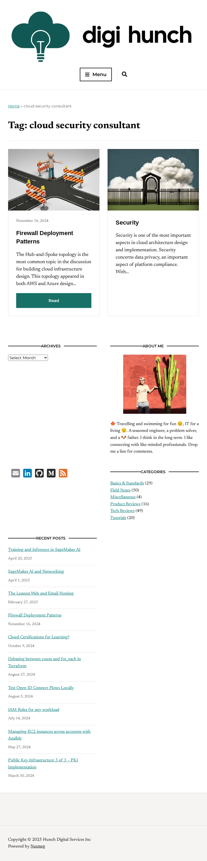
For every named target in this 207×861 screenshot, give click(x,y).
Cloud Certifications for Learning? (39, 637)
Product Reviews (125, 504)
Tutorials (118, 518)
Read (54, 300)
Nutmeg (37, 846)
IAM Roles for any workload (33, 710)
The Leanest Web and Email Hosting (41, 593)
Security (127, 222)
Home (14, 106)
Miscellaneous (123, 497)
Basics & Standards (127, 483)
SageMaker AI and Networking (36, 572)
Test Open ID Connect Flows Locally (41, 688)
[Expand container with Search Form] (124, 74)
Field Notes (120, 490)
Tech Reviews (122, 511)
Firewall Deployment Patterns (34, 615)
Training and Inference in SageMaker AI (44, 550)
